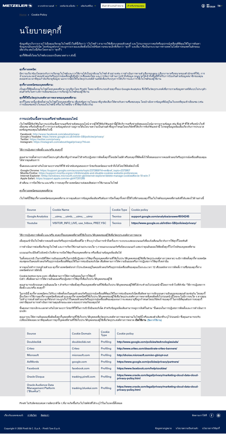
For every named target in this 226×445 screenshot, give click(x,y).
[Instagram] (218, 415)
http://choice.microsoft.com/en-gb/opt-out (142, 355)
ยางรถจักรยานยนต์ (46, 5)
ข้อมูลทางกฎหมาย (163, 428)
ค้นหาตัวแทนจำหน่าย (112, 5)
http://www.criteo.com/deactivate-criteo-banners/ (147, 348)
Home (23, 14)
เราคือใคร (32, 415)
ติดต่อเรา (45, 415)
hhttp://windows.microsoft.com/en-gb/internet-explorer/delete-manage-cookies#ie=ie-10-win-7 (95, 175)
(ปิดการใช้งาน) (154, 320)
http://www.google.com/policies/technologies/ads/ (147, 341)
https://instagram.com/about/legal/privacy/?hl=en (62, 142)
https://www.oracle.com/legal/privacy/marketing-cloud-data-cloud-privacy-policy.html (157, 376)
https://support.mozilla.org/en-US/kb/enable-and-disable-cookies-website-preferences (88, 173)
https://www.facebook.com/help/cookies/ (142, 368)
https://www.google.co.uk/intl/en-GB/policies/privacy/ (73, 136)
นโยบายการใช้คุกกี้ (211, 428)
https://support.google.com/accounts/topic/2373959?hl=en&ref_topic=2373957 (85, 170)
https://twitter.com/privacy (45, 139)
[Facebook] (212, 415)
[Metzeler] (17, 6)
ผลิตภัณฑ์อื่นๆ (87, 5)
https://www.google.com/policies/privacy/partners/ (148, 361)
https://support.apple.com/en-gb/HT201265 (60, 178)
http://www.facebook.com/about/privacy (56, 134)
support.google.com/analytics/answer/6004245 (160, 216)
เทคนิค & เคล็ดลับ (67, 5)
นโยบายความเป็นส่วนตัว (187, 428)
